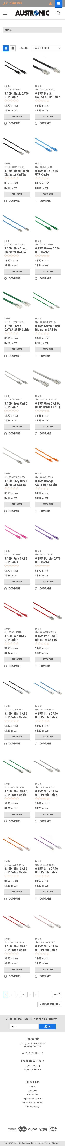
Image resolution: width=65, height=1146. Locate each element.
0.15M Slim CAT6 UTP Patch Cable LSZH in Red (15, 949)
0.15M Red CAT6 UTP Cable (15, 638)
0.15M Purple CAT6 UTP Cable (47, 560)
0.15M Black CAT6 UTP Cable (16, 95)
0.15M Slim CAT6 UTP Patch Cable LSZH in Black (15, 717)
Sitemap (56, 1143)
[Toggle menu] (5, 13)
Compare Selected (50, 1004)
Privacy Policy (32, 1107)
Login (27, 1065)
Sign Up (36, 1065)
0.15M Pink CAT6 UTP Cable (15, 560)
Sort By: (24, 48)
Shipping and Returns (32, 1099)
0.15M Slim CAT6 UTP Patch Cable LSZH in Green (15, 794)
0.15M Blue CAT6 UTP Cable (46, 172)
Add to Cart (17, 117)
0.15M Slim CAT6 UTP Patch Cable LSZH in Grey (46, 794)
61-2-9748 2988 (14, 3)
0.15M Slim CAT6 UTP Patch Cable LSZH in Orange (15, 872)
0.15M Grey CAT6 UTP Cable (15, 405)
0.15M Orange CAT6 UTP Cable (46, 482)
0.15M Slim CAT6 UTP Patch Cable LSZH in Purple (46, 872)
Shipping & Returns (32, 1069)
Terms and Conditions (32, 1103)
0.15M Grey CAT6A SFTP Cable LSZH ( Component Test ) (47, 407)
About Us (32, 1090)
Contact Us (32, 1094)
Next (56, 994)
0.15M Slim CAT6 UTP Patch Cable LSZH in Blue (46, 717)
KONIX (7, 86)
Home (32, 1086)
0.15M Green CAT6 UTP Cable (47, 250)
